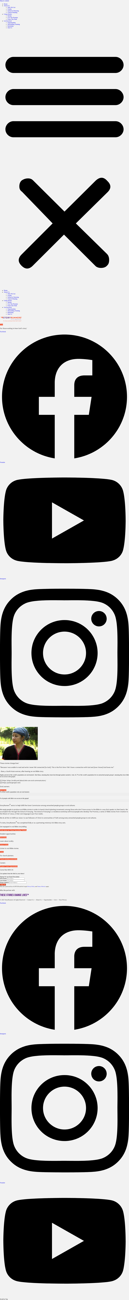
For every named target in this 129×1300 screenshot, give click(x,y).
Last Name (3, 880)
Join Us (10, 28)
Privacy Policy (31, 886)
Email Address (4, 882)
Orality (10, 9)
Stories (10, 16)
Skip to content (4, 1)
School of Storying (13, 11)
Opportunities (12, 22)
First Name (3, 878)
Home (5, 4)
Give (55, 900)
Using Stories (8, 14)
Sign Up (3, 884)
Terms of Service (41, 886)
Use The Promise (13, 17)
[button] (64, 159)
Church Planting (12, 12)
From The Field (12, 19)
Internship (11, 26)
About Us (7, 5)
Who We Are (11, 7)
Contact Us (30, 900)
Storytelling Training (14, 24)
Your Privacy (63, 900)
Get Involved (8, 21)
